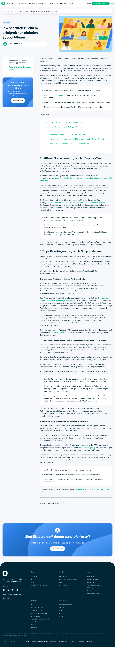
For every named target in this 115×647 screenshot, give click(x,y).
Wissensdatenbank (37, 607)
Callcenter (34, 576)
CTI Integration (91, 588)
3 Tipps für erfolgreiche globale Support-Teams (19, 68)
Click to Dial (90, 591)
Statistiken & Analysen (94, 585)
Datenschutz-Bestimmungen (39, 641)
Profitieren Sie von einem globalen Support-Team (17, 62)
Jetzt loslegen (18, 100)
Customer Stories (36, 610)
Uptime (61, 616)
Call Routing (91, 582)
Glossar (33, 625)
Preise (71, 3)
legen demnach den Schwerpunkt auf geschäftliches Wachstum (79, 203)
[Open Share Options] (44, 44)
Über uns (61, 607)
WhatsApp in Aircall (93, 593)
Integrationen (63, 576)
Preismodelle (63, 585)
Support (12, 11)
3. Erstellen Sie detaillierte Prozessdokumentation (69, 144)
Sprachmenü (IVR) (92, 579)
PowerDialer (90, 576)
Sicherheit (53, 641)
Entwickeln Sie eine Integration (40, 619)
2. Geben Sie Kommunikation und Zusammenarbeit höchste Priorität (76, 139)
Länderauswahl (64, 588)
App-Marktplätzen (59, 333)
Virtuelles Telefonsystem (39, 585)
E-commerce (35, 588)
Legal (27, 641)
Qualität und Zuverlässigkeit (68, 579)
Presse (61, 613)
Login (89, 3)
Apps (60, 582)
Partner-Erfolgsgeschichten (39, 613)
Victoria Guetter (14, 43)
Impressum (89, 641)
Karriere (61, 610)
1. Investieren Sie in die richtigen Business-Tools (68, 134)
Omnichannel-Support (56, 95)
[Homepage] (7, 3)
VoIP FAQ (33, 622)
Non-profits (34, 591)
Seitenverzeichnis (63, 641)
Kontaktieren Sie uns (65, 604)
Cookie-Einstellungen (77, 641)
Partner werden (36, 616)
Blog (6, 11)
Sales (32, 582)
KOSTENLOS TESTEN (100, 3)
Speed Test (34, 627)
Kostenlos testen (64, 591)
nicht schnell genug (87, 448)
